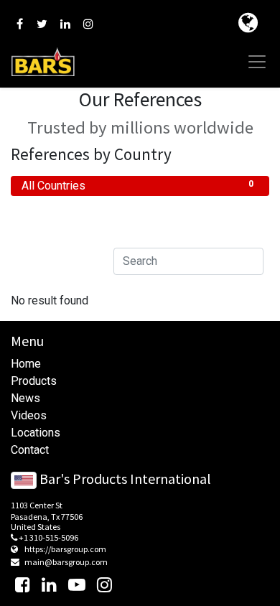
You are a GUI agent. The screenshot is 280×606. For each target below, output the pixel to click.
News (25, 398)
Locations (35, 432)
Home (26, 363)
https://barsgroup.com (65, 549)
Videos (29, 415)
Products (34, 381)
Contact (30, 450)
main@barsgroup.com (66, 561)
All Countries (137, 185)
